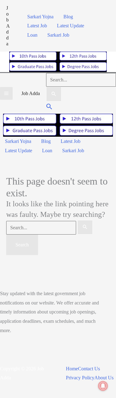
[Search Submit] (54, 94)
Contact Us (89, 368)
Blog (68, 16)
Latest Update (70, 25)
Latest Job (37, 25)
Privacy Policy (80, 377)
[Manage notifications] (103, 386)
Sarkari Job (58, 35)
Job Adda (8, 25)
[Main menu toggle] (6, 93)
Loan (32, 35)
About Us (104, 377)
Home (72, 368)
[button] (49, 107)
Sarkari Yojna (40, 16)
